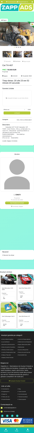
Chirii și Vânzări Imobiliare (7, 339)
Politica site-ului (5, 396)
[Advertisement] (17, 15)
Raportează (26, 61)
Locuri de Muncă (5, 341)
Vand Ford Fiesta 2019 (24, 288)
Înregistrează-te (23, 2)
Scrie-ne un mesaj (8, 411)
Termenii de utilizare (23, 396)
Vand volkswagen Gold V (8, 316)
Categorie (5, 119)
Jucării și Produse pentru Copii (8, 352)
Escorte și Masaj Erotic (23, 349)
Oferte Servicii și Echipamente (25, 341)
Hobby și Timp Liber (6, 355)
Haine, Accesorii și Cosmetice (8, 347)
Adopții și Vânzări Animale (7, 357)
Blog (20, 389)
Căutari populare (22, 399)
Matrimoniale (21, 347)
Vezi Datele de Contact (17, 426)
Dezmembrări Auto (22, 355)
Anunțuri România (6, 399)
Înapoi (5, 20)
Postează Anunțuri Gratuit (17, 381)
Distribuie (17, 61)
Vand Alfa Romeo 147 (24, 316)
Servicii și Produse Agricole (24, 339)
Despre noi (4, 394)
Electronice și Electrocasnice (8, 344)
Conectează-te (12, 2)
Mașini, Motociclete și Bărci (24, 344)
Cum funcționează (23, 394)
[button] (14, 195)
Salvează (8, 61)
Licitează (17, 113)
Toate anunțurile (22, 391)
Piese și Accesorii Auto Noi (24, 352)
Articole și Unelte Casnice (7, 349)
